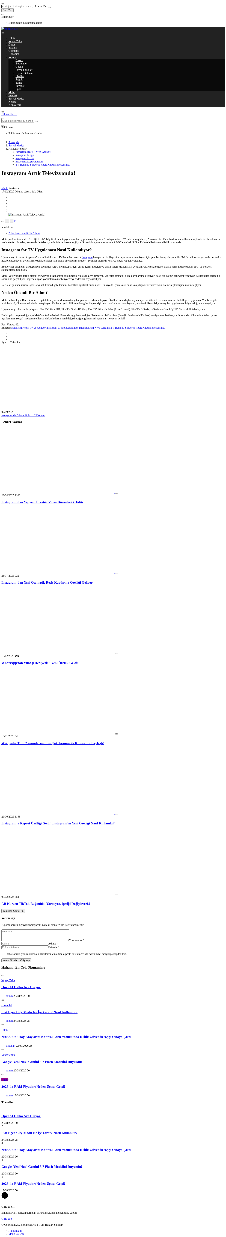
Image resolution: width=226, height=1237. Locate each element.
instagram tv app (25, 155)
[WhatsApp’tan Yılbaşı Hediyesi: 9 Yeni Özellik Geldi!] (58, 652)
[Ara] (49, 7)
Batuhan (10, 1045)
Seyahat (20, 85)
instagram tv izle (25, 158)
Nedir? (12, 101)
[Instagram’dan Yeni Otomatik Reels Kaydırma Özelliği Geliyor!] (58, 572)
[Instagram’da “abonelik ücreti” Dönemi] (57, 408)
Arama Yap (41, 6)
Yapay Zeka (15, 41)
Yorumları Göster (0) (13, 911)
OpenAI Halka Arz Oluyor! (21, 987)
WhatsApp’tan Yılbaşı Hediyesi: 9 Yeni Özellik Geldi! (39, 663)
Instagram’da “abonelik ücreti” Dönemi (23, 415)
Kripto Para (14, 104)
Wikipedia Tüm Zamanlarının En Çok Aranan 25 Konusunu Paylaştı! (52, 743)
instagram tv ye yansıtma (29, 161)
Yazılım (12, 47)
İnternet (12, 95)
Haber (4, 1079)
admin (4, 188)
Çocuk (19, 66)
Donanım (13, 53)
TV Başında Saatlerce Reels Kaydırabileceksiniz (43, 164)
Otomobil (13, 50)
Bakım (19, 60)
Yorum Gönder (10, 960)
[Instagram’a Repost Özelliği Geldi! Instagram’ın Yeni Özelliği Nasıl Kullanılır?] (58, 813)
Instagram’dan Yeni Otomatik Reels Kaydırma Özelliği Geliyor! (47, 582)
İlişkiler (20, 76)
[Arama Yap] (2, 3)
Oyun (11, 44)
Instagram (87, 257)
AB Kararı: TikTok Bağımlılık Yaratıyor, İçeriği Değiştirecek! (45, 904)
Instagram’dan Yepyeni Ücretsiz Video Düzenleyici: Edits (42, 502)
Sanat (19, 82)
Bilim (11, 37)
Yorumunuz (76, 940)
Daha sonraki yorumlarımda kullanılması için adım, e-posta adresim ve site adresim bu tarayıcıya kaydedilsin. (66, 953)
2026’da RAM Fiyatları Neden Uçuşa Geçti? (33, 1086)
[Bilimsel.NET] (10, 28)
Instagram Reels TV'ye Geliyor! (33, 151)
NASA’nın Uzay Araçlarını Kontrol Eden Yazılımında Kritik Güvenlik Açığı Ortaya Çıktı (66, 1037)
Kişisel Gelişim (24, 73)
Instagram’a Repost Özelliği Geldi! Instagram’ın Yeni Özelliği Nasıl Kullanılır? (58, 823)
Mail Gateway (16, 1233)
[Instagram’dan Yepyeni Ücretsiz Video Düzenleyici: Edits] (58, 492)
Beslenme (21, 63)
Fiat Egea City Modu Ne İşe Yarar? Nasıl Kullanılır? (39, 1012)
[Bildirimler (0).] (2, 14)
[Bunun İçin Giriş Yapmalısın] (2, 221)
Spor (18, 88)
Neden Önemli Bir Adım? (24, 233)
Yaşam (12, 57)
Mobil (11, 92)
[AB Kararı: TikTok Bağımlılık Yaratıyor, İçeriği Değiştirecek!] (58, 893)
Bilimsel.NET (9, 114)
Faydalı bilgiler (24, 69)
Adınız (53, 943)
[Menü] (2, 32)
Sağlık (19, 79)
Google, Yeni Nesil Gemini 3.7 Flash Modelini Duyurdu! (41, 1062)
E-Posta (53, 947)
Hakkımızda (15, 1230)
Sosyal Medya (16, 98)
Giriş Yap (7, 10)
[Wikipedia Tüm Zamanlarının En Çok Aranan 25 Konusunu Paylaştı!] (58, 732)
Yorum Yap (8, 918)
